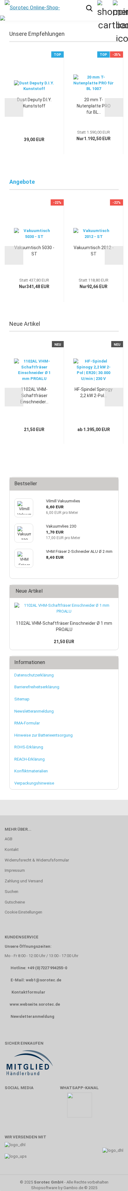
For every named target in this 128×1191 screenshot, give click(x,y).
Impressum (15, 870)
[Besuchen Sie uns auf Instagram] (49, 1108)
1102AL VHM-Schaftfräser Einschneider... (34, 395)
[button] (14, 107)
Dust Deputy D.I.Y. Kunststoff (34, 102)
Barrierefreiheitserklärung (36, 687)
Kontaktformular (28, 992)
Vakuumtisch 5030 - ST (34, 250)
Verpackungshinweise (34, 783)
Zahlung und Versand (24, 881)
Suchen (11, 891)
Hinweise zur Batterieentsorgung (43, 735)
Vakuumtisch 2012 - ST (94, 250)
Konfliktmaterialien (31, 771)
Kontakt (12, 849)
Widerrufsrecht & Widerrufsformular (37, 860)
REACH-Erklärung (29, 759)
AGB (8, 839)
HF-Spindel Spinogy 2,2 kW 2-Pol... (93, 392)
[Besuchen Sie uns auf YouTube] (30, 1108)
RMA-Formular (27, 723)
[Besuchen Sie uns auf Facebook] (13, 1108)
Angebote (22, 181)
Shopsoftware (44, 1187)
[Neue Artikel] (112, 591)
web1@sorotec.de (43, 980)
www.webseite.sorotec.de (35, 1004)
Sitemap (22, 699)
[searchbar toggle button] (89, 8)
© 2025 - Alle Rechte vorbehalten (64, 1182)
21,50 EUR (64, 641)
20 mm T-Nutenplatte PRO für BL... (94, 106)
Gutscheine (15, 902)
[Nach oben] (111, 1177)
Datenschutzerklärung (34, 675)
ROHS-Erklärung (28, 747)
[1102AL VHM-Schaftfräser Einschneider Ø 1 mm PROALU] (64, 608)
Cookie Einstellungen (23, 912)
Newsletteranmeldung (34, 711)
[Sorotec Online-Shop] (32, 8)
